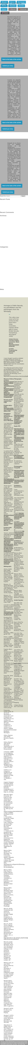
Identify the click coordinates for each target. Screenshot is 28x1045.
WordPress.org (4, 296)
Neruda (12, 2)
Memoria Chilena (4, 269)
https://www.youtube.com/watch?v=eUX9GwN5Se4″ (19, 457)
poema (2, 278)
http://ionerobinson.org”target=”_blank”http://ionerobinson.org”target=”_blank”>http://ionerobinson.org (19, 474)
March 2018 (3, 232)
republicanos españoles (6, 280)
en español (3, 257)
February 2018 (4, 234)
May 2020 (2, 218)
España (2, 261)
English (13, 9)
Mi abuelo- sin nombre (6, 205)
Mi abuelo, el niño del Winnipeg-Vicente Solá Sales (12, 72)
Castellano (23, 9)
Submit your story (7, 65)
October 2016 (3, 244)
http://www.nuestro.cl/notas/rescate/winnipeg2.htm (19, 439)
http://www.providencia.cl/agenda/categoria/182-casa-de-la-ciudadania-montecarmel (19, 535)
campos (2, 254)
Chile (1, 255)
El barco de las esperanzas (7, 202)
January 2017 (4, 241)
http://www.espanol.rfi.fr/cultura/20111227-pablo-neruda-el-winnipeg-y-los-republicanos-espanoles (19, 419)
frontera (2, 266)
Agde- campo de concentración (8, 250)
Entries (3, 293)
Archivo (2, 251)
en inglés (2, 259)
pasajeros (2, 276)
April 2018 (3, 231)
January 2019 (4, 221)
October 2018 (3, 223)
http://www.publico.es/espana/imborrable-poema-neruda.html (9, 540)
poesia (2, 279)
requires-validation (5, 282)
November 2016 (4, 242)
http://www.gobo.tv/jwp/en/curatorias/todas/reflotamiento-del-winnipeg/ (19, 515)
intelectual (3, 268)
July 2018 (2, 227)
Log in (1, 292)
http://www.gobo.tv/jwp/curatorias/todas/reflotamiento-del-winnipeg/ (19, 525)
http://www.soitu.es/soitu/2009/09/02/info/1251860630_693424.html (9, 481)
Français (5, 13)
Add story (12, 5)
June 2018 (3, 228)
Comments (4, 295)
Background (21, 2)
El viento (2, 203)
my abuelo (3, 272)
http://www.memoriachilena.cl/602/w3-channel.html (9, 396)
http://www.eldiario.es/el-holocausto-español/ (19, 481)
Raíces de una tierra (5, 209)
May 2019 (2, 220)
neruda (2, 273)
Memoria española (5, 271)
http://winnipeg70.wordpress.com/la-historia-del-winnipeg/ (9, 561)
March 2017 (3, 238)
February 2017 (4, 239)
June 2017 (3, 237)
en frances (3, 258)
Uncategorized (4, 283)
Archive (4, 5)
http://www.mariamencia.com (14, 345)
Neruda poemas (4, 275)
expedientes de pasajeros (7, 262)
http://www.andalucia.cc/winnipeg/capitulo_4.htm (9, 409)
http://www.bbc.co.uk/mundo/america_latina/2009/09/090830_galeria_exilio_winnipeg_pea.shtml (19, 432)
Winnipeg (4, 2)
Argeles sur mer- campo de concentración (11, 252)
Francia (2, 265)
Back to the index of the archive (11, 59)
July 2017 (2, 235)
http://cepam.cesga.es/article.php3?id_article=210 (9, 613)
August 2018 (3, 225)
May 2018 (2, 230)
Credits (4, 9)
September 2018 (4, 224)
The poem (21, 5)
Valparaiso (3, 285)
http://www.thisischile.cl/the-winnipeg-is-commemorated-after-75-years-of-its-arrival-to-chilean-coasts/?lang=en (9, 520)
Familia (2, 264)
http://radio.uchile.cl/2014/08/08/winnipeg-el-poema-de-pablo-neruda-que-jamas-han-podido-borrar (8, 548)
